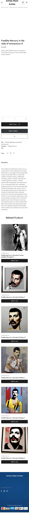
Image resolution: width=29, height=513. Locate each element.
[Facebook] (2, 291)
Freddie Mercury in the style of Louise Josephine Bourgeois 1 (12, 256)
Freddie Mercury (12, 146)
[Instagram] (7, 292)
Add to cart (13, 124)
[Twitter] (4, 292)
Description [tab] (4, 162)
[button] (14, 136)
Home (2, 7)
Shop (6, 7)
